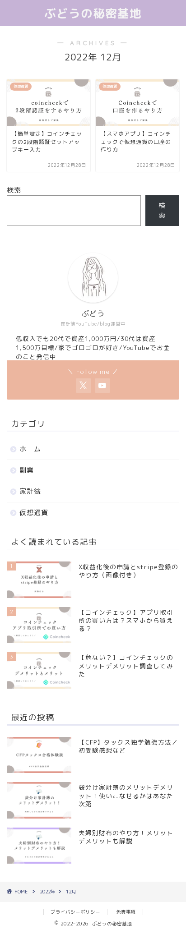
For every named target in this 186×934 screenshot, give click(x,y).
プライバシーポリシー (75, 912)
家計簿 (30, 491)
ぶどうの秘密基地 (93, 13)
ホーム (30, 449)
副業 (26, 470)
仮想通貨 (33, 512)
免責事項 (126, 912)
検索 (14, 190)
